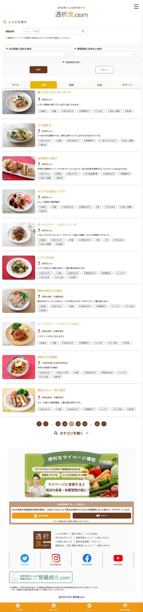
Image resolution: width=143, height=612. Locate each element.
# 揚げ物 (42, 145)
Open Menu (136, 6)
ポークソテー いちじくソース (56, 224)
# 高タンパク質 (62, 372)
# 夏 (97, 207)
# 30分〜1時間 (113, 111)
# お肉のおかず (108, 173)
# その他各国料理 (90, 173)
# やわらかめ (110, 207)
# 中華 (58, 140)
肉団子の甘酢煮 (47, 357)
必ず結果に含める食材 (20, 48)
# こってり (121, 273)
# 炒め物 (59, 244)
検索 (38, 69)
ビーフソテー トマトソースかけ (58, 324)
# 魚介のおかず (67, 111)
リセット (104, 69)
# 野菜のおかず (85, 207)
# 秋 (106, 240)
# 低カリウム (44, 173)
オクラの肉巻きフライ (51, 191)
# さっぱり (98, 111)
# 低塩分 (42, 111)
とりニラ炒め (45, 257)
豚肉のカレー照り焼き (51, 390)
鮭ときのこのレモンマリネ (54, 92)
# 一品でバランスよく (107, 140)
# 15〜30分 (59, 277)
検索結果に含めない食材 (89, 48)
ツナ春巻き (44, 125)
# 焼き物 (128, 111)
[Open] (66, 54)
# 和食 (53, 111)
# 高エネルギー (45, 140)
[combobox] (35, 54)
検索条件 (10, 31)
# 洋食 (53, 207)
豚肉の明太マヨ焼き (50, 291)
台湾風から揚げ (47, 158)
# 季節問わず (84, 111)
